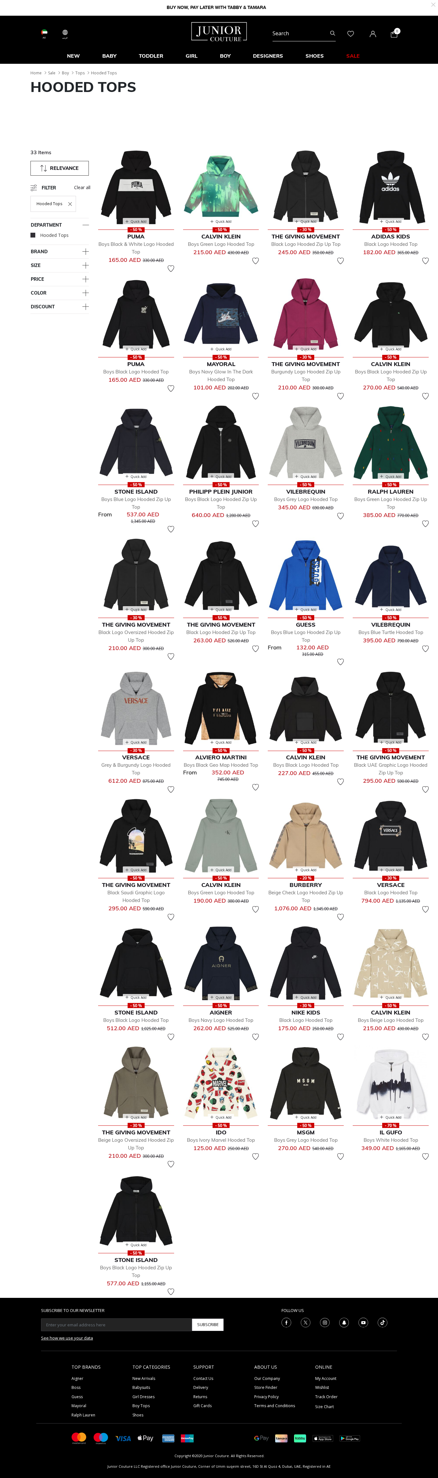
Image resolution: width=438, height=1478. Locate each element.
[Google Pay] (261, 1437)
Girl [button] (192, 56)
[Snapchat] (344, 1321)
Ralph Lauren (83, 1415)
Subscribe (208, 1324)
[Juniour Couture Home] (219, 31)
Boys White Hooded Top (391, 1140)
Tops (80, 73)
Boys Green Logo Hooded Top (221, 244)
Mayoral (79, 1405)
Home (36, 73)
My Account (325, 1378)
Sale (51, 73)
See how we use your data (67, 1338)
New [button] (73, 56)
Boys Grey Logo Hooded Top (306, 499)
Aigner (77, 1378)
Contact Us (203, 1378)
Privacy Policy (266, 1396)
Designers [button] (268, 56)
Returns (200, 1396)
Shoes (137, 1415)
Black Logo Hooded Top (390, 244)
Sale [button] (353, 56)
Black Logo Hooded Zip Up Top (306, 244)
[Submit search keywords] (333, 33)
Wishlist (322, 1387)
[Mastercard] (79, 1437)
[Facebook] (286, 1321)
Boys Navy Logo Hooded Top (221, 1020)
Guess (77, 1396)
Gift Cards (202, 1405)
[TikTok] (382, 1321)
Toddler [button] (151, 56)
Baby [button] (109, 56)
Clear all (82, 187)
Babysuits (141, 1387)
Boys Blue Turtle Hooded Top (390, 632)
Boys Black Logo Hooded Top (136, 372)
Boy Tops (141, 1405)
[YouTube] (363, 1321)
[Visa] (123, 1438)
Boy (65, 73)
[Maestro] (101, 1437)
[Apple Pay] (146, 1437)
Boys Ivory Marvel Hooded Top (221, 1140)
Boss (76, 1387)
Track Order (326, 1396)
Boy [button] (225, 56)
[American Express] (168, 1437)
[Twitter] (305, 1321)
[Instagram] (325, 1321)
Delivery (200, 1387)
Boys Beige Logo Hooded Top (391, 1020)
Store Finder (265, 1387)
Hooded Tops (104, 73)
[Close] (433, 4)
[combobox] (304, 33)
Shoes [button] (315, 56)
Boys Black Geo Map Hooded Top (221, 765)
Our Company (267, 1378)
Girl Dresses (143, 1396)
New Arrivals (143, 1378)
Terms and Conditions (274, 1405)
